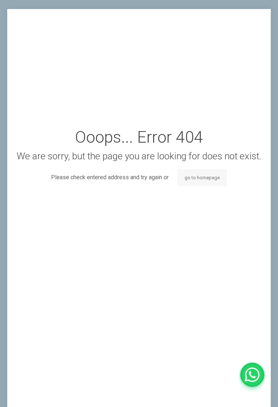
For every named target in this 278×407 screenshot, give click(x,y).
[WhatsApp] (252, 375)
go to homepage (202, 177)
